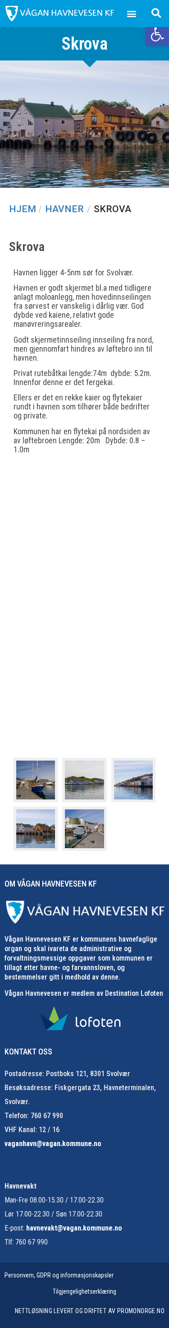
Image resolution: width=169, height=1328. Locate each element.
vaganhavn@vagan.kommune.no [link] (53, 1143)
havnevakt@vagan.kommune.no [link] (74, 1228)
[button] (131, 13)
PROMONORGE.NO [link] (140, 1310)
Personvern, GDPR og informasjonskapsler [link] (59, 1275)
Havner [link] (64, 209)
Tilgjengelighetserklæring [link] (84, 1291)
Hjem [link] (22, 209)
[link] (157, 34)
